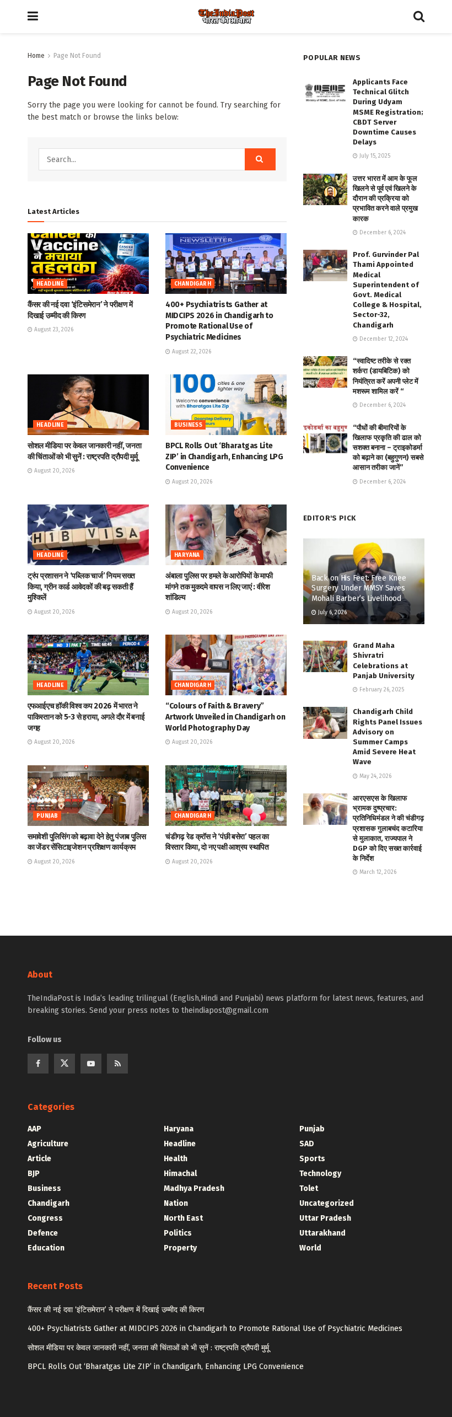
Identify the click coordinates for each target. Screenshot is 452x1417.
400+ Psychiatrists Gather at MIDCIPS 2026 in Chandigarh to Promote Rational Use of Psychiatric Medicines (215, 1328)
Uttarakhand (322, 1233)
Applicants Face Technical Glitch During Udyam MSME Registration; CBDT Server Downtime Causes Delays (388, 112)
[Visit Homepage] (226, 16)
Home (36, 56)
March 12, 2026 (377, 872)
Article (39, 1158)
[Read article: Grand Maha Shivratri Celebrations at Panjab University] (325, 656)
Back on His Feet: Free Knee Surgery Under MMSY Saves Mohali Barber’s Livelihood (358, 588)
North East (183, 1218)
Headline (50, 284)
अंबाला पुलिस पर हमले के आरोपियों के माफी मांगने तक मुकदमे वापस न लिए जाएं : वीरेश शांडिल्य (219, 586)
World (310, 1248)
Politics (178, 1233)
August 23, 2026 (53, 329)
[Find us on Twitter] (64, 1064)
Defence (43, 1233)
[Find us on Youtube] (90, 1064)
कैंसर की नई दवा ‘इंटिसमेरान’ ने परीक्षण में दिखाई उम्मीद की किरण (116, 1309)
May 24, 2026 (374, 776)
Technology (320, 1173)
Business (188, 425)
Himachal (180, 1173)
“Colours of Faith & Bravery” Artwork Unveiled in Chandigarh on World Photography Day (225, 716)
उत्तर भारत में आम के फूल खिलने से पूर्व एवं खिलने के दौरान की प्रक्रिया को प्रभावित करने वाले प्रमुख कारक (385, 198)
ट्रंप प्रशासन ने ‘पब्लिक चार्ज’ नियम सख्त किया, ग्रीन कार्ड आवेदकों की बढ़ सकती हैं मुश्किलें (81, 586)
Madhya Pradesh (194, 1188)
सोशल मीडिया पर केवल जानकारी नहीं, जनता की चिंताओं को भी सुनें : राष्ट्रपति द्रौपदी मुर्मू (148, 1347)
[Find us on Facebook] (38, 1064)
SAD (306, 1143)
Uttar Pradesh (325, 1218)
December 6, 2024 (382, 232)
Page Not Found (77, 56)
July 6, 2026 (331, 612)
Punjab (47, 816)
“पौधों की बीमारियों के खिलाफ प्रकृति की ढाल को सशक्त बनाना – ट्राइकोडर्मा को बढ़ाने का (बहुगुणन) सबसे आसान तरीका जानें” (388, 447)
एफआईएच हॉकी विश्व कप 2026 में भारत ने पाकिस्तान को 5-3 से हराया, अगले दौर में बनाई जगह (86, 716)
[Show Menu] (33, 16)
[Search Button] (418, 16)
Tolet (308, 1188)
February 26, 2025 (381, 689)
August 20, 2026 (53, 471)
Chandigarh (192, 284)
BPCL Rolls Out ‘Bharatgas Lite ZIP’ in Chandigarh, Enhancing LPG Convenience (224, 456)
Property (180, 1248)
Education (46, 1248)
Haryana (187, 555)
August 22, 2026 (190, 351)
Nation (176, 1203)
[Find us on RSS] (117, 1064)
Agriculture (48, 1143)
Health (175, 1158)
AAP (34, 1129)
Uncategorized (326, 1203)
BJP (34, 1173)
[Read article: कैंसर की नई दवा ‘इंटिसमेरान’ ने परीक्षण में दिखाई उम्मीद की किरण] (88, 263)
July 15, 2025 (374, 156)
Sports (312, 1158)
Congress (45, 1218)
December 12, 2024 (383, 339)
